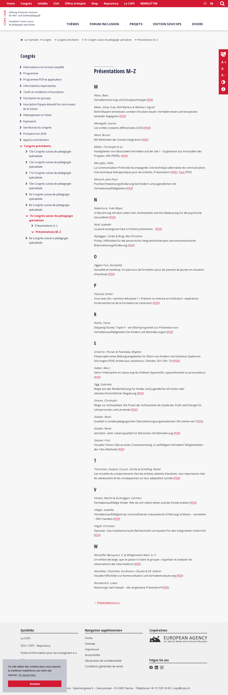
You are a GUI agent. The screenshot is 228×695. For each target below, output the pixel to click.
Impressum (92, 649)
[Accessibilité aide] (223, 89)
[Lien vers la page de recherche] (222, 4)
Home (11, 3)
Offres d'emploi (75, 3)
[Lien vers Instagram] (161, 668)
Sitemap (90, 644)
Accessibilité (92, 655)
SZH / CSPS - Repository (35, 646)
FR (211, 3)
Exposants (29, 121)
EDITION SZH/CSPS (167, 24)
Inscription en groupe (37, 98)
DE (205, 3)
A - (223, 75)
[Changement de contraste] (223, 82)
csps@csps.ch (181, 688)
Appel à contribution (36, 140)
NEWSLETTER (148, 3)
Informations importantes (39, 86)
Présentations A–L (46, 226)
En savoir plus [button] (27, 675)
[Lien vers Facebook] (151, 668)
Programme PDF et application (42, 79)
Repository (111, 3)
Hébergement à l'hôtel (37, 115)
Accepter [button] (35, 683)
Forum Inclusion (104, 24)
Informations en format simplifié (43, 67)
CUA (56, 3)
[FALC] (223, 55)
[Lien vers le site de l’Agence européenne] (178, 642)
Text (182, 172)
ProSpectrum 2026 (34, 134)
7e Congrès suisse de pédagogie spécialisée (108, 39)
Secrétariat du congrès (37, 127)
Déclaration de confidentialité (103, 660)
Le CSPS (129, 3)
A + (223, 62)
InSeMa (43, 3)
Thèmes (72, 24)
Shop (94, 3)
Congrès (26, 3)
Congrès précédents (68, 39)
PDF (149, 100)
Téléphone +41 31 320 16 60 (153, 688)
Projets (136, 24)
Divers (197, 24)
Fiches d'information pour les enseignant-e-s (49, 653)
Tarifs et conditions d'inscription (43, 92)
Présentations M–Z (147, 39)
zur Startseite (31, 39)
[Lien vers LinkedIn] (156, 668)
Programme (30, 73)
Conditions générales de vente (104, 666)
